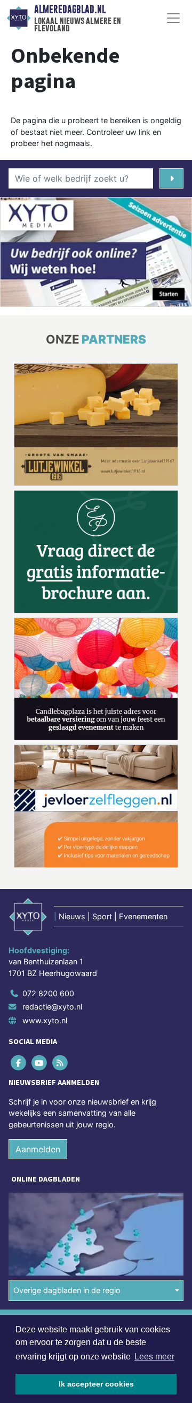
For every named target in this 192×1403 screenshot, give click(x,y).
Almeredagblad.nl (70, 9)
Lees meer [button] (154, 1356)
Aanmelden (37, 1149)
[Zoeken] (171, 178)
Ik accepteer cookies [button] (96, 1384)
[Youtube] (39, 1062)
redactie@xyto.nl (52, 1006)
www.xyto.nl (44, 1020)
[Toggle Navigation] (173, 18)
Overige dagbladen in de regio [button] (67, 1290)
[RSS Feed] (60, 1062)
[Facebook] (19, 1062)
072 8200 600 (48, 993)
